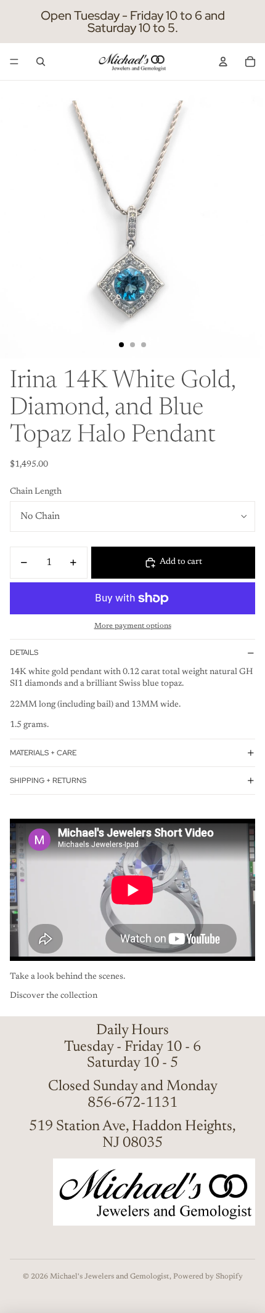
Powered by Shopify (208, 1276)
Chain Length (36, 492)
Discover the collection (53, 996)
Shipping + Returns (48, 780)
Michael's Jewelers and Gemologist (109, 1276)
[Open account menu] (223, 61)
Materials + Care (43, 753)
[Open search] (40, 61)
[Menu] (14, 61)
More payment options (132, 626)
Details (24, 652)
